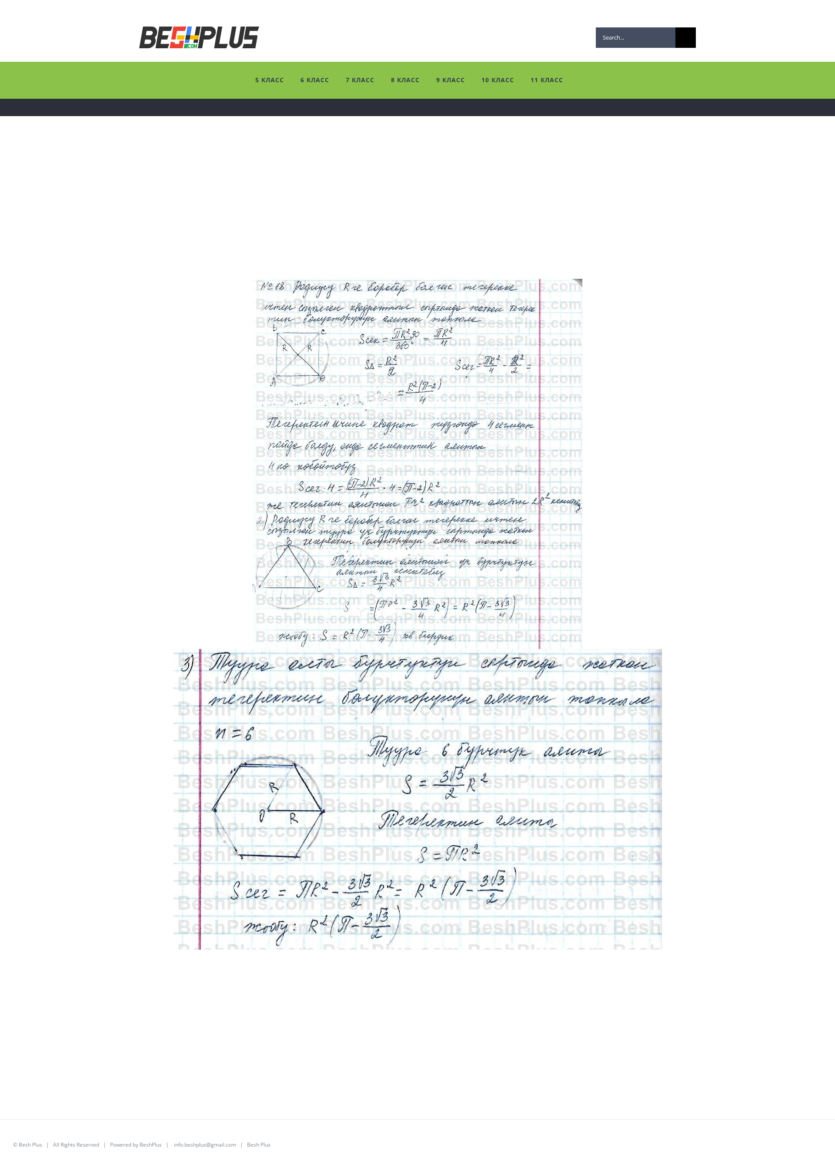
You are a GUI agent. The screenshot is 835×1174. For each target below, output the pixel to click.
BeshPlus (151, 1144)
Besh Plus (30, 1144)
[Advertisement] (274, 216)
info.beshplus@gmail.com (205, 1144)
